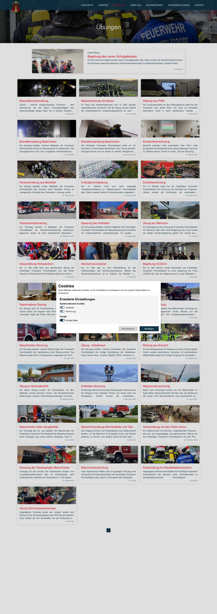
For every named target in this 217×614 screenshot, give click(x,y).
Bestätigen (149, 328)
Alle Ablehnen (128, 328)
